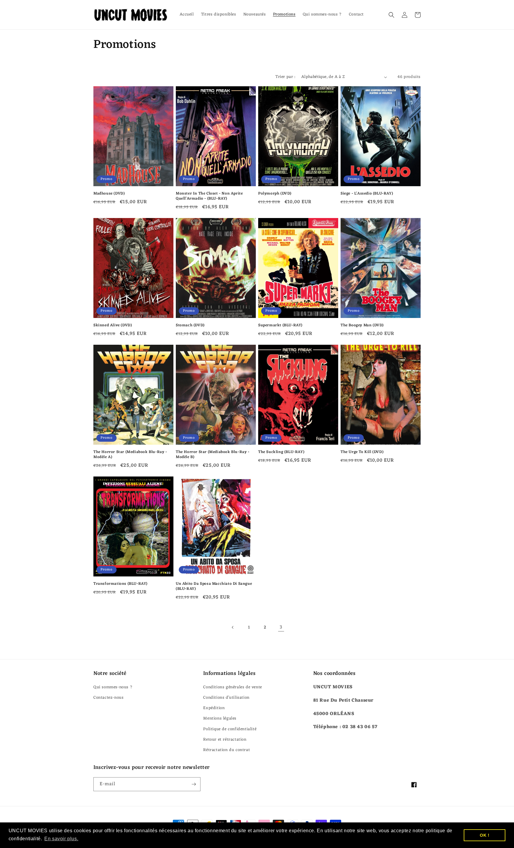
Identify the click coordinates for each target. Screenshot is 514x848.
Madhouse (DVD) (109, 193)
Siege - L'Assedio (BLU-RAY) (367, 193)
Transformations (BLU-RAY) (120, 584)
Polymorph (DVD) (275, 193)
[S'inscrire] (193, 784)
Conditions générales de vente (232, 687)
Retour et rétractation (224, 739)
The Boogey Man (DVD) (362, 325)
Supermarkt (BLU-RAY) (280, 325)
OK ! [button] (484, 835)
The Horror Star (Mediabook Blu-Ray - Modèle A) (130, 455)
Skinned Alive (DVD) (112, 325)
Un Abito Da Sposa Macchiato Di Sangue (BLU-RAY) (214, 586)
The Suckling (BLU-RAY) (281, 452)
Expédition (214, 708)
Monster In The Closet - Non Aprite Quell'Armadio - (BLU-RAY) (209, 196)
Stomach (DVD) (190, 325)
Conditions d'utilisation (226, 697)
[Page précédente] (232, 627)
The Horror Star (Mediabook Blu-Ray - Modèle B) (213, 455)
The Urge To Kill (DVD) (362, 452)
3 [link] (281, 627)
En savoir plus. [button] (61, 838)
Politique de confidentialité (229, 729)
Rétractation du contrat (226, 750)
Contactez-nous (108, 697)
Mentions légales (219, 718)
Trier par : (285, 77)
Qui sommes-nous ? (112, 687)
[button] (391, 14)
